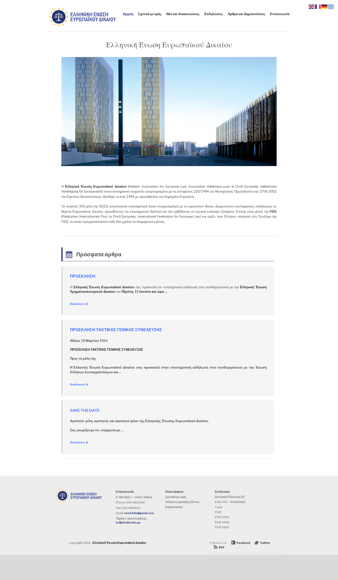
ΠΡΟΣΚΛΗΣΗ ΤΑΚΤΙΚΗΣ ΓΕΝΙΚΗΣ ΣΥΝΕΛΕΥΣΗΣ (116, 329)
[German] (324, 6)
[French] (318, 6)
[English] (312, 6)
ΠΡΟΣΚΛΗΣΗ (82, 276)
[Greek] (331, 6)
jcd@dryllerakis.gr (128, 522)
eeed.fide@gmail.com (139, 513)
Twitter (265, 543)
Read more (77, 304)
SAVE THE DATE (84, 410)
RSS (221, 547)
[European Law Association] (82, 26)
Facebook (243, 543)
